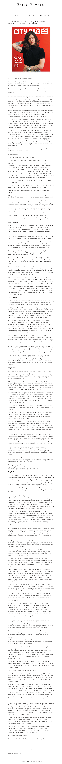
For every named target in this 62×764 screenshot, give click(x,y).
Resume (39, 15)
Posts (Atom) (18, 753)
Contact (47, 15)
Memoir (24, 15)
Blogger (40, 761)
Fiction (31, 15)
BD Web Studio (28, 761)
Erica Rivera (30, 5)
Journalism (15, 15)
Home (31, 749)
